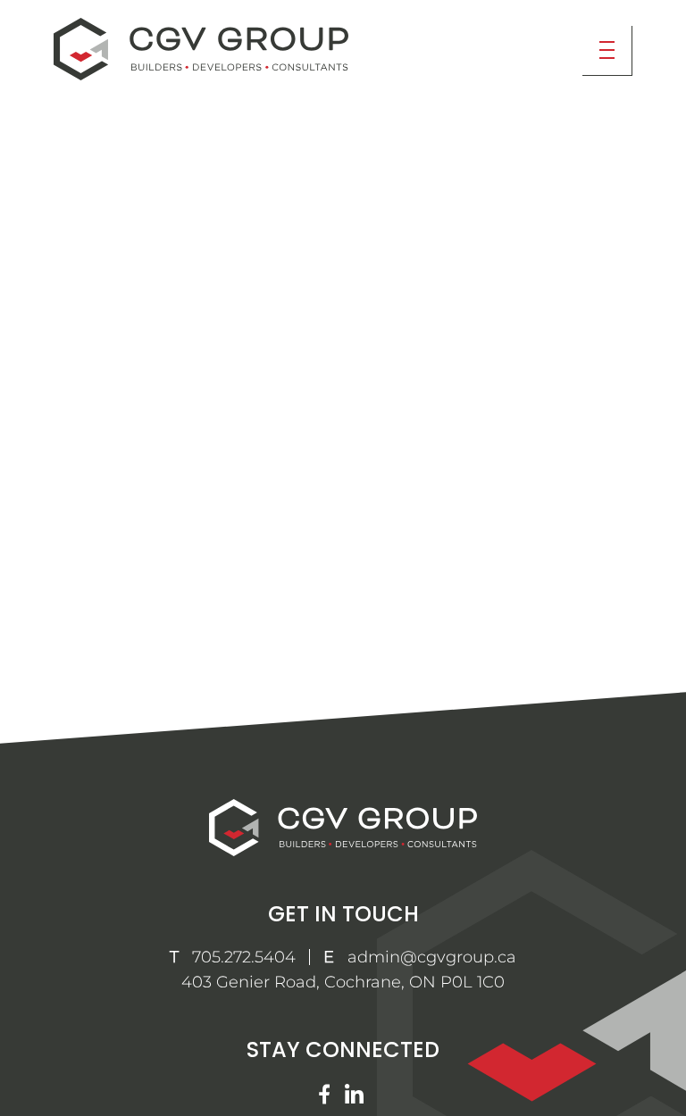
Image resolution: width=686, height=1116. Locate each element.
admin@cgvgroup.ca (431, 957)
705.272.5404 (244, 957)
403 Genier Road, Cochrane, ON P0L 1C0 (343, 982)
